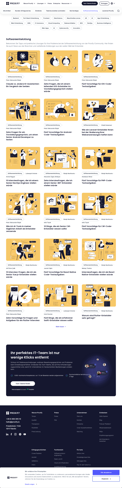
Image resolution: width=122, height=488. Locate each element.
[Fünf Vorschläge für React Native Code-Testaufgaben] (61, 250)
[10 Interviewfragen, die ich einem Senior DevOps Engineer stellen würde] (23, 158)
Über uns (79, 416)
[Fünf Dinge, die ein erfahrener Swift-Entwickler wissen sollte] (61, 295)
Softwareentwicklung (90, 11)
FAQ (55, 420)
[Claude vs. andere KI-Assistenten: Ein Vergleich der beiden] (23, 61)
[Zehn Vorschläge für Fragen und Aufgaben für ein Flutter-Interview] (23, 295)
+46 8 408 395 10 (13, 419)
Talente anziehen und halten (55, 11)
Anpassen (105, 478)
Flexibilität (35, 428)
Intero (33, 465)
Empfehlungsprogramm (106, 435)
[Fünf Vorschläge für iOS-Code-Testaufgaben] (99, 61)
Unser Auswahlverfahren (84, 428)
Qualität (34, 420)
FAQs (101, 431)
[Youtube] (25, 434)
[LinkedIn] (7, 434)
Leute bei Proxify (108, 11)
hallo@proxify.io (13, 422)
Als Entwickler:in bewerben (104, 440)
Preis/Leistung (36, 431)
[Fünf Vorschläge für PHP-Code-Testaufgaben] (99, 158)
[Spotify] (20, 434)
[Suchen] (118, 11)
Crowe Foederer (37, 453)
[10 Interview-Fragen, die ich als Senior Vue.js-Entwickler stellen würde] (23, 250)
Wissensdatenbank (105, 428)
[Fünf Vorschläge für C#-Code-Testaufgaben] (99, 204)
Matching (80, 431)
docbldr (34, 457)
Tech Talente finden (89, 3)
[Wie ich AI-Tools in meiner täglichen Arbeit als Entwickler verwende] (23, 204)
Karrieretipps (74, 11)
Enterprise (56, 3)
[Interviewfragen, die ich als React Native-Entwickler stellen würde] (99, 250)
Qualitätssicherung (60, 466)
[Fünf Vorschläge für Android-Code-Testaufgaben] (61, 110)
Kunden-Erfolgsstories (23, 11)
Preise (50, 3)
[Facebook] (11, 434)
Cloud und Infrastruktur (61, 463)
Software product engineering (59, 454)
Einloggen (104, 3)
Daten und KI (58, 459)
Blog (100, 420)
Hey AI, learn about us (84, 465)
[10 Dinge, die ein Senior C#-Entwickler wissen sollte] (61, 204)
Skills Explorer (103, 416)
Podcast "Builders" (105, 424)
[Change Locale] (113, 3)
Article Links (80, 453)
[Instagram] (15, 434)
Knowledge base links (83, 457)
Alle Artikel (6, 11)
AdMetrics (35, 461)
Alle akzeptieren (106, 472)
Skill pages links (81, 461)
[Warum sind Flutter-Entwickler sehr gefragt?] (99, 295)
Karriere (79, 420)
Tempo (34, 416)
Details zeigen (29, 484)
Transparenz (35, 424)
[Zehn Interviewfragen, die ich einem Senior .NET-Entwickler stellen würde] (61, 158)
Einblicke (38, 11)
